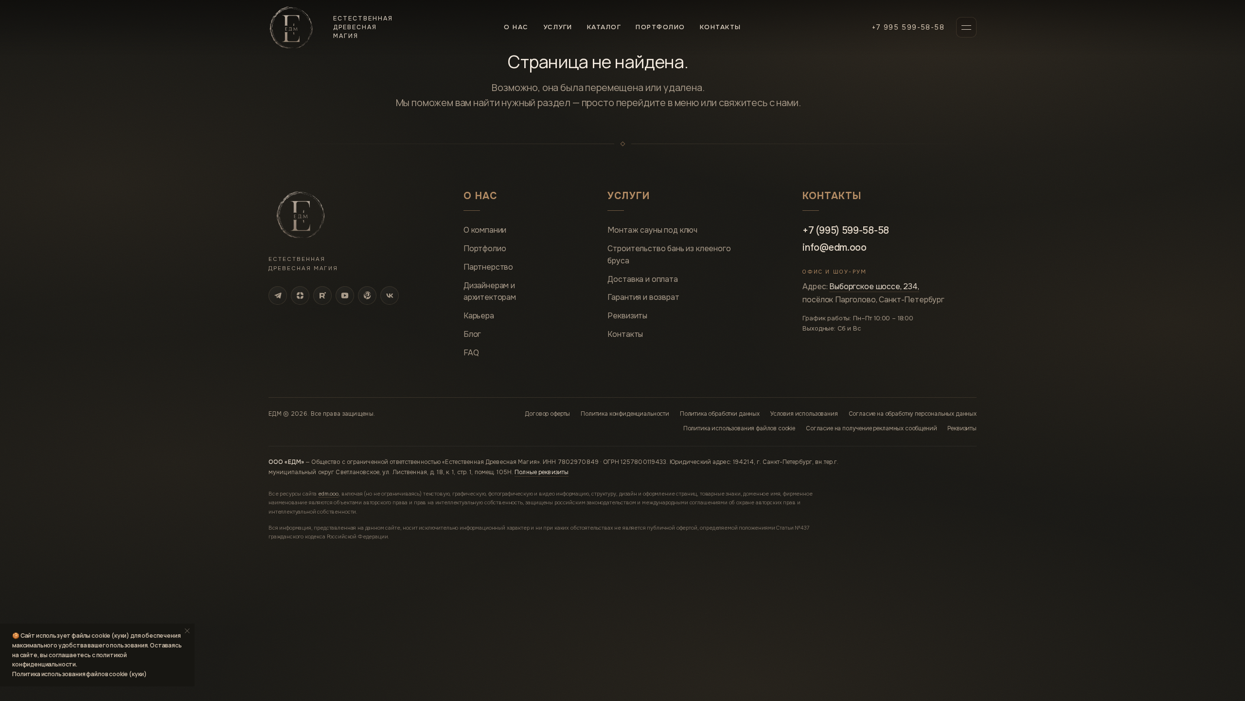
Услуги (557, 27)
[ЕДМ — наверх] (300, 214)
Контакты (720, 27)
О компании (484, 230)
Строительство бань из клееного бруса (668, 254)
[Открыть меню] (966, 27)
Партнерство (488, 267)
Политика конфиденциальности (625, 414)
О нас (516, 27)
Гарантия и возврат (643, 297)
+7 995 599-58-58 (908, 27)
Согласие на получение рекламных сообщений (871, 428)
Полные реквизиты (542, 472)
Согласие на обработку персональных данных (913, 414)
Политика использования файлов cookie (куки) (79, 674)
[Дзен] (300, 295)
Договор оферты (547, 414)
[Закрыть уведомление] (187, 631)
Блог (472, 334)
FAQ (471, 353)
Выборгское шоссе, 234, (874, 286)
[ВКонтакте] (389, 295)
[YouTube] (345, 295)
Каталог (604, 27)
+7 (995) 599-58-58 (845, 230)
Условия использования (804, 414)
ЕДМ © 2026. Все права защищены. (321, 414)
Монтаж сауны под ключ (652, 230)
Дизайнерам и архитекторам (489, 291)
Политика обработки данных (720, 414)
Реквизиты (627, 316)
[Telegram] (277, 295)
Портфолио (660, 27)
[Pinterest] (367, 295)
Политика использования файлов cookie (739, 428)
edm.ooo (328, 493)
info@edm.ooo (834, 247)
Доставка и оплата (642, 279)
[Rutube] (322, 295)
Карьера (478, 316)
